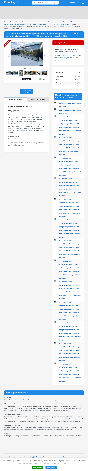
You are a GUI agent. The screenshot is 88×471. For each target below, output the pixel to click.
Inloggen (71, 3)
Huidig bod (60, 83)
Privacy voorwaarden (70, 457)
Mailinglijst (31, 457)
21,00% (77, 79)
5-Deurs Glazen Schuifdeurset (59, 24)
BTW (57, 79)
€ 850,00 (76, 76)
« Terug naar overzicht (26, 92)
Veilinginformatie (38, 100)
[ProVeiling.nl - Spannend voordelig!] (11, 3)
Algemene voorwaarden (53, 457)
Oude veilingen (15, 22)
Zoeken (24, 457)
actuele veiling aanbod (71, 55)
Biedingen (59, 73)
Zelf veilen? (40, 457)
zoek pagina (64, 58)
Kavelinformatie (15, 100)
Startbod (59, 76)
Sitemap (12, 457)
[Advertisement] (44, 12)
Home (6, 22)
